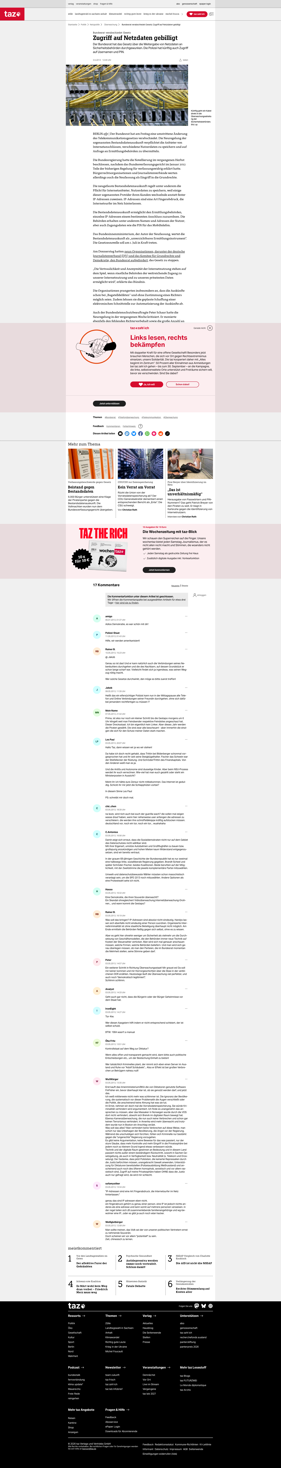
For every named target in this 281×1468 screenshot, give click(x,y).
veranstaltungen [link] (83, 3)
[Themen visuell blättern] (182, 14)
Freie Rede (74, 1393)
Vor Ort (147, 1379)
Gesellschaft (75, 1332)
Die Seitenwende (152, 1332)
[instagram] (210, 1307)
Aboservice (111, 1422)
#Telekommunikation (151, 417)
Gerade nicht (200, 328)
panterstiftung (188, 1342)
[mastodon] (197, 1307)
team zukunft (112, 1375)
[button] (211, 14)
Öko (70, 1328)
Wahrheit (73, 1356)
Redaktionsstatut (164, 1444)
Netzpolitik (95, 25)
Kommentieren (113, 426)
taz (77, 1306)
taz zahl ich (186, 1332)
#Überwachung (170, 417)
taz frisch (110, 1379)
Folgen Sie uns (185, 1306)
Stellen (146, 1337)
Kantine (72, 1422)
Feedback (110, 1417)
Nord (70, 1351)
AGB (185, 1449)
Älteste (184, 585)
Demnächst (149, 1375)
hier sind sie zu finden (126, 602)
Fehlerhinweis (129, 426)
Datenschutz (162, 1449)
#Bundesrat (110, 417)
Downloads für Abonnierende (121, 1431)
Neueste (175, 585)
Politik (83, 25)
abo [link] (178, 3)
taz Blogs (185, 1375)
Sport (71, 1342)
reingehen (73, 1398)
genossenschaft (188, 1328)
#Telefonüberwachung (128, 417)
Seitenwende (196, 1449)
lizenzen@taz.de (89, 1449)
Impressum (176, 1449)
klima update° (75, 1384)
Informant (148, 1449)
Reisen (71, 1418)
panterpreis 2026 (189, 1346)
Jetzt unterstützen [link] (109, 403)
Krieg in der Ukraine (116, 1346)
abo (182, 1323)
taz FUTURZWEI (188, 1380)
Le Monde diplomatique (193, 1385)
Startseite (72, 25)
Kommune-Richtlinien (187, 1444)
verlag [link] (71, 3)
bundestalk (74, 1375)
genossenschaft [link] (189, 3)
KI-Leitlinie (205, 1444)
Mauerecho (74, 1389)
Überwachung (110, 25)
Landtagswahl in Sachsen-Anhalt (119, 1330)
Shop (71, 1427)
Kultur (71, 1337)
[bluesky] (203, 1307)
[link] (71, 14)
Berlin (71, 1346)
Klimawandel (112, 1337)
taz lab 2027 (149, 1393)
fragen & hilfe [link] (106, 3)
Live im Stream (151, 1384)
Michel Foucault (114, 1351)
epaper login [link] (205, 3)
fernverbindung (76, 1379)
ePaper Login (112, 1426)
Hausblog (148, 1328)
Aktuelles (148, 1323)
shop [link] (95, 3)
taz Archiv (185, 1389)
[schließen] (210, 328)
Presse (146, 1342)
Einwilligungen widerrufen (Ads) (160, 1453)
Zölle (108, 1323)
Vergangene (149, 1389)
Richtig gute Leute (115, 1342)
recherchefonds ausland (193, 1337)
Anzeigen (73, 1432)
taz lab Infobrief (113, 1389)
